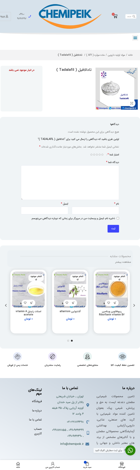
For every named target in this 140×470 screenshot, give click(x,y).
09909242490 (74, 436)
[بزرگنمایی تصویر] (131, 103)
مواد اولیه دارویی (116, 55)
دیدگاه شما (112, 162)
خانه (130, 55)
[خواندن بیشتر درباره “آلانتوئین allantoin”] (73, 303)
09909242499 (76, 430)
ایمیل (64, 204)
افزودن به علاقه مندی (108, 303)
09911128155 (59, 430)
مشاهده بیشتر (123, 262)
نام (116, 204)
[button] (135, 38)
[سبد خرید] (115, 16)
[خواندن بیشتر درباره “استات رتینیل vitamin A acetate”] (31, 303)
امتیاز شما (113, 155)
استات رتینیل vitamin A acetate (28, 313)
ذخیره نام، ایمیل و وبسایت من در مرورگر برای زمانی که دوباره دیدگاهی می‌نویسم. (73, 218)
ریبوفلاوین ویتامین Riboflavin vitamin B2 (112, 313)
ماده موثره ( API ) (95, 55)
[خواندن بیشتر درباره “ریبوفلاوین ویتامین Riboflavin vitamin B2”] (115, 303)
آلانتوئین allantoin (70, 311)
